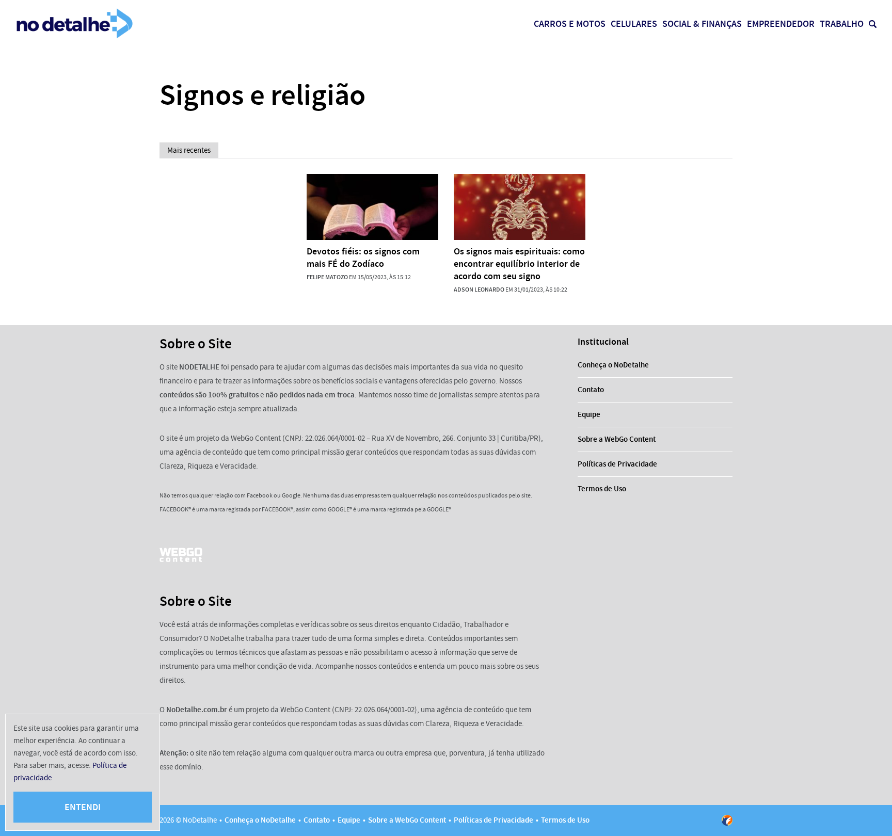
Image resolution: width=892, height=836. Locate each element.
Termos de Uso (602, 489)
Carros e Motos (570, 24)
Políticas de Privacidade (617, 464)
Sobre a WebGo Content (617, 439)
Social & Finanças (702, 24)
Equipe (589, 414)
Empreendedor (781, 24)
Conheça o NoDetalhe (613, 365)
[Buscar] (873, 24)
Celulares (634, 24)
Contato (591, 389)
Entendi (83, 807)
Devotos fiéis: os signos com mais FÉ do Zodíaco (363, 257)
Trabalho (842, 24)
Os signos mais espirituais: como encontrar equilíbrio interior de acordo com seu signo (519, 263)
